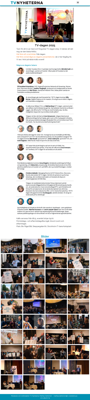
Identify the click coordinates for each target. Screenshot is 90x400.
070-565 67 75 (45, 398)
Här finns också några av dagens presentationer (35, 57)
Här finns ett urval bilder (26, 54)
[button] (77, 2)
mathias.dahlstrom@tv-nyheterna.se (65, 396)
